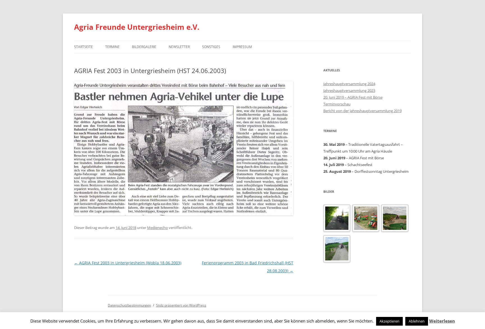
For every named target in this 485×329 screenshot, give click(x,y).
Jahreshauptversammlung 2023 (349, 90)
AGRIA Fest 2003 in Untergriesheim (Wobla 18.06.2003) (127, 263)
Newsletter (179, 46)
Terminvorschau (337, 103)
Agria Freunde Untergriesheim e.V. (136, 27)
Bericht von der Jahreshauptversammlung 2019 (362, 110)
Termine (112, 46)
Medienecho (157, 227)
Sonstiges (211, 46)
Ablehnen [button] (417, 321)
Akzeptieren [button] (389, 321)
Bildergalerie (144, 46)
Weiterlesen (442, 321)
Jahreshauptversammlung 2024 (349, 83)
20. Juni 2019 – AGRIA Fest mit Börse (353, 97)
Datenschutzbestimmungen (129, 305)
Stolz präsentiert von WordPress (181, 305)
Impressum (242, 46)
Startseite (83, 46)
